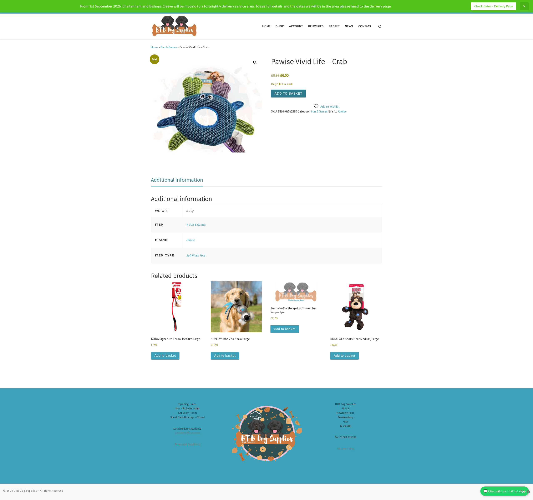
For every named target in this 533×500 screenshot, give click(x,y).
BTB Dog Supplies (25, 490)
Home (154, 47)
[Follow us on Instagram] (521, 492)
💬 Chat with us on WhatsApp (504, 491)
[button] (255, 62)
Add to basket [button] (165, 355)
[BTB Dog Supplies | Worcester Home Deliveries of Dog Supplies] (174, 25)
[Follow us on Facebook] (528, 492)
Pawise (342, 111)
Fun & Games (169, 47)
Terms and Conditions (187, 444)
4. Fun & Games (195, 224)
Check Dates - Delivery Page (493, 6)
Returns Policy (345, 448)
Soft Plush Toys (195, 255)
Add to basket (288, 93)
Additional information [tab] (177, 179)
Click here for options (187, 433)
